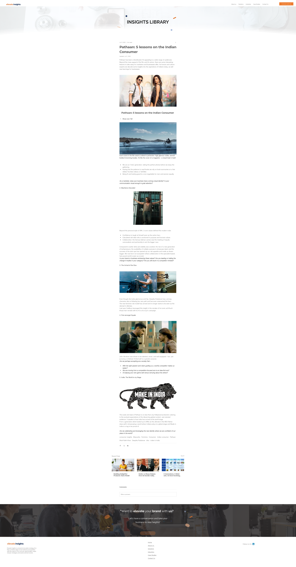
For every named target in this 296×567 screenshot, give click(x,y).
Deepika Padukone (138, 440)
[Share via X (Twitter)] (124, 445)
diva (147, 440)
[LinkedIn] (253, 544)
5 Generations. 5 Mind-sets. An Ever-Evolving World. (172, 475)
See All (182, 456)
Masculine (136, 437)
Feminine (144, 437)
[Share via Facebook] (120, 445)
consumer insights (125, 437)
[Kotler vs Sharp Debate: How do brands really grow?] (148, 465)
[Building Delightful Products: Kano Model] (123, 465)
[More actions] (176, 42)
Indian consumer (163, 437)
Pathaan (173, 437)
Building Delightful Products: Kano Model (122, 475)
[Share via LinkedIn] (127, 445)
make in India (155, 440)
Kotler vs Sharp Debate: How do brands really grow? (147, 475)
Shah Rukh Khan (125, 440)
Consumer (152, 437)
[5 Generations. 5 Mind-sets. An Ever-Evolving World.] (173, 465)
